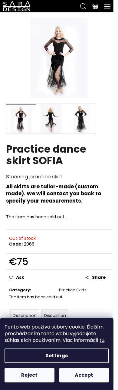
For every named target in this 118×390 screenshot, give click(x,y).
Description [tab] (25, 315)
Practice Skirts (73, 290)
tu (102, 340)
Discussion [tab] (55, 315)
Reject (29, 375)
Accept (84, 375)
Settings (57, 355)
